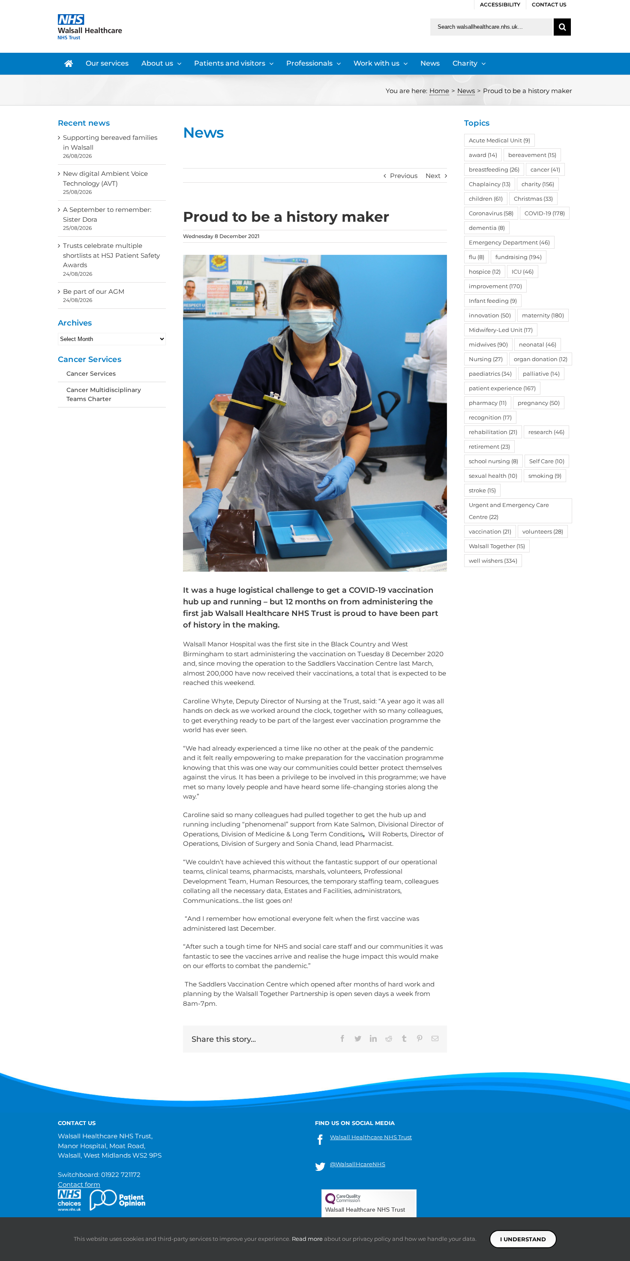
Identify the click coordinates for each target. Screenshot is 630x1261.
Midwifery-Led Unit (501, 329)
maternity (543, 315)
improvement (495, 286)
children (486, 198)
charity (538, 184)
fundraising (518, 256)
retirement (489, 446)
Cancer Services (91, 373)
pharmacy (488, 402)
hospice (485, 271)
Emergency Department (509, 242)
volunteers (542, 531)
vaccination (490, 531)
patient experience (502, 388)
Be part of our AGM (93, 291)
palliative (541, 373)
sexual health (493, 475)
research (546, 431)
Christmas (533, 198)
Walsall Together (497, 546)
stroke (482, 490)
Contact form (79, 1184)
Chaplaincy (489, 184)
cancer (545, 169)
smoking (544, 475)
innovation (490, 315)
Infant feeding (493, 300)
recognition (490, 417)
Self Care (546, 461)
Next (433, 176)
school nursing (493, 461)
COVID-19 (545, 213)
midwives (488, 344)
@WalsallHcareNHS (357, 1164)
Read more (307, 1238)
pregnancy (539, 402)
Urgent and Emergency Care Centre (509, 510)
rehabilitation (493, 431)
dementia (487, 227)
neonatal (537, 344)
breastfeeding (494, 169)
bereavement (532, 154)
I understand (523, 1239)
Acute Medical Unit (499, 140)
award (483, 154)
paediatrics (490, 373)
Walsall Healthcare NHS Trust (371, 1137)
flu (476, 256)
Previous (403, 176)
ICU (523, 271)
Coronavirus (491, 213)
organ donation (540, 359)
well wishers (493, 560)
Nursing (486, 359)
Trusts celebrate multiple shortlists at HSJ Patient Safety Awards (111, 255)
